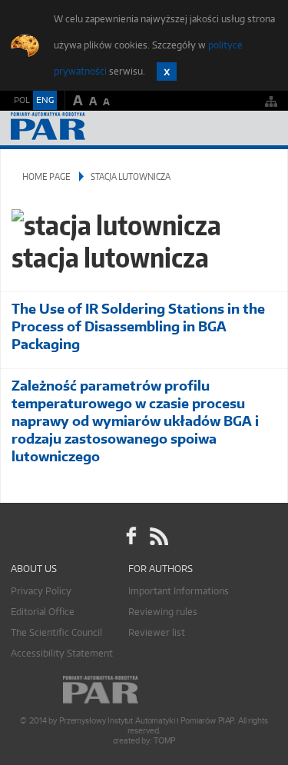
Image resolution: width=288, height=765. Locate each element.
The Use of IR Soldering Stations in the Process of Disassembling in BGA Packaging (138, 326)
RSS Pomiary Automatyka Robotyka (157, 536)
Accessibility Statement (62, 653)
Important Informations (178, 591)
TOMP (164, 741)
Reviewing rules (162, 611)
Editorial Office (42, 611)
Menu (261, 128)
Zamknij (167, 71)
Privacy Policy (41, 591)
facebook (131, 536)
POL (22, 100)
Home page (46, 176)
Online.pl (144, 690)
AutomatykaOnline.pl (94, 128)
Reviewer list (156, 632)
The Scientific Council (56, 632)
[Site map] (271, 101)
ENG (45, 100)
